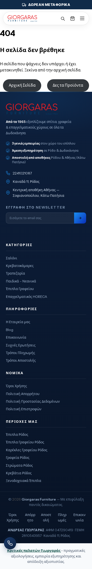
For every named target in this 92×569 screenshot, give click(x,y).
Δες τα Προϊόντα (68, 85)
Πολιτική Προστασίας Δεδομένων (33, 401)
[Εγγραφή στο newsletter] (80, 218)
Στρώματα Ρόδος (19, 465)
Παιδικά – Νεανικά (21, 281)
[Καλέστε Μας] (10, 543)
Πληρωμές (62, 517)
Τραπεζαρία (15, 273)
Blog (9, 330)
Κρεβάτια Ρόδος (19, 473)
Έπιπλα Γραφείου (20, 289)
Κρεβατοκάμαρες (20, 266)
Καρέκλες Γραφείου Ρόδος (26, 450)
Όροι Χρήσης (16, 386)
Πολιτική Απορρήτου (22, 394)
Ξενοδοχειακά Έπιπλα (23, 480)
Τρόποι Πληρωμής (20, 353)
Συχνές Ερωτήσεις (21, 345)
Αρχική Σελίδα (22, 85)
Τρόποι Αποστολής (21, 360)
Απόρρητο (30, 517)
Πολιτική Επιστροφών (23, 409)
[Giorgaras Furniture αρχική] (46, 109)
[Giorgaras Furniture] (22, 18)
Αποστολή (46, 517)
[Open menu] (82, 18)
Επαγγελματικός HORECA (26, 296)
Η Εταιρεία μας (18, 322)
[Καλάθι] (72, 18)
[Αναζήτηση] (62, 18)
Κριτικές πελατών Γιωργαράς (34, 550)
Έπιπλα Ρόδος (17, 434)
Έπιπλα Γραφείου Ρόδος (25, 442)
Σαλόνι (11, 258)
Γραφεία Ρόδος (17, 457)
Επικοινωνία (16, 337)
